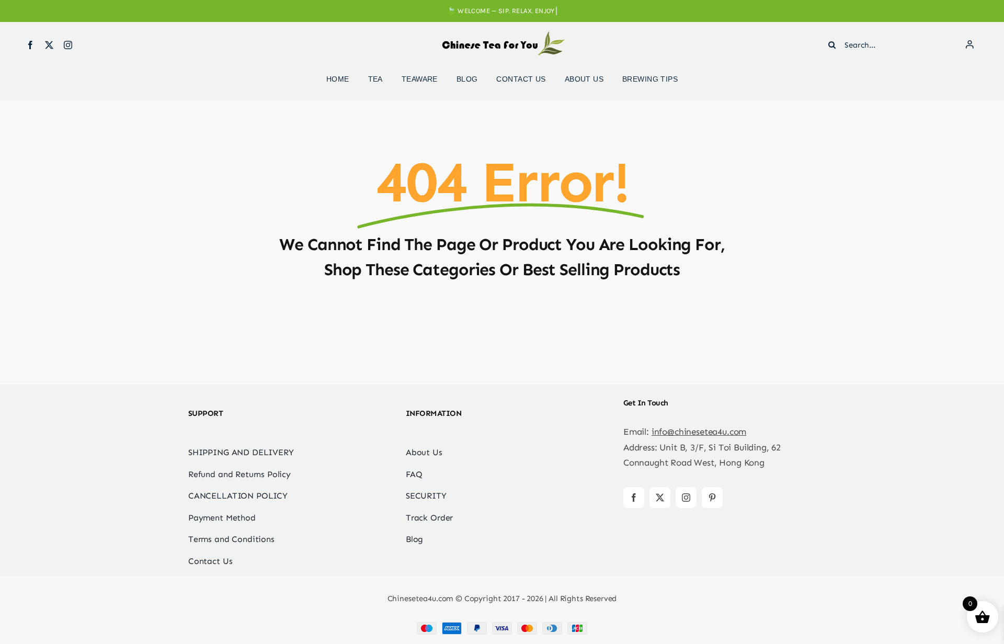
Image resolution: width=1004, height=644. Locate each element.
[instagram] (68, 45)
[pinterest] (712, 497)
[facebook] (30, 45)
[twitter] (49, 45)
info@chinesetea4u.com (699, 431)
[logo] (502, 35)
